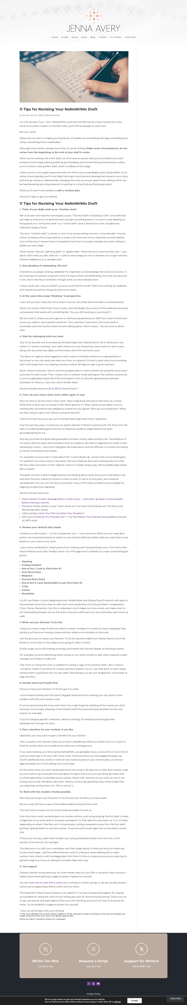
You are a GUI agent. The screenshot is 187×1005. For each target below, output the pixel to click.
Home (54, 37)
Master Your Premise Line (92, 517)
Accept (135, 1000)
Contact (102, 37)
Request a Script (93, 961)
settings (117, 1002)
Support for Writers (141, 961)
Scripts (64, 37)
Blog (92, 37)
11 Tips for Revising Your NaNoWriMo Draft (58, 109)
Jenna (26, 115)
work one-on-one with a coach (45, 882)
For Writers (116, 37)
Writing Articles (52, 115)
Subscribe (130, 37)
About (74, 37)
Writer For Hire (45, 961)
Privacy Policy (93, 994)
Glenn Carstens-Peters (40, 919)
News (84, 37)
